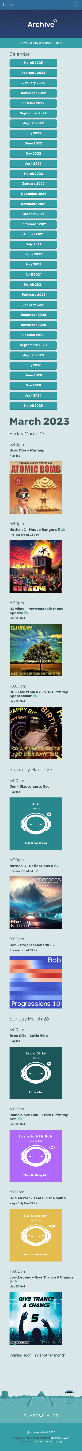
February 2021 (33, 295)
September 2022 (33, 113)
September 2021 (33, 224)
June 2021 (33, 254)
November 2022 (33, 93)
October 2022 (33, 103)
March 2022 (33, 174)
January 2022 (33, 183)
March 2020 (33, 405)
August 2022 (33, 123)
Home (8, 5)
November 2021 (33, 204)
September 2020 (33, 345)
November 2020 (33, 325)
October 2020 (33, 335)
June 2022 (33, 143)
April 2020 (33, 395)
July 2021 (33, 244)
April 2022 (33, 163)
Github (49, 1441)
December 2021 (33, 194)
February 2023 (33, 73)
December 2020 (33, 315)
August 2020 (33, 355)
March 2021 (33, 284)
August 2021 (33, 234)
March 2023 (33, 62)
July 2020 (33, 365)
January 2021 (33, 305)
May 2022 (33, 153)
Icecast (39, 1441)
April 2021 (33, 274)
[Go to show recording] (62, 530)
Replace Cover (60, 1437)
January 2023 (33, 83)
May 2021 (33, 264)
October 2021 (33, 214)
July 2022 (33, 133)
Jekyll (58, 1441)
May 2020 (33, 385)
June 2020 (33, 375)
